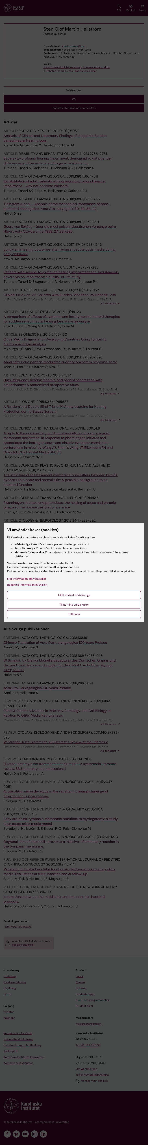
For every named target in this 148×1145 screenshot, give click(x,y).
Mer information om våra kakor (26, 579)
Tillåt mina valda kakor (74, 604)
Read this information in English (27, 585)
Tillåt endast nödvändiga (74, 595)
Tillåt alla (74, 614)
